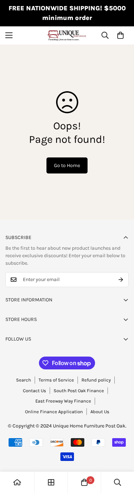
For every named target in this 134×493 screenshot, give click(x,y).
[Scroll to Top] (121, 455)
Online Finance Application (54, 411)
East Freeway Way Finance (63, 401)
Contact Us (34, 390)
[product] (17, 482)
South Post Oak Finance (79, 390)
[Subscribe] (121, 279)
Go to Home (67, 165)
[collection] (51, 482)
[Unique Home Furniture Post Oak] (67, 35)
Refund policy (96, 380)
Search (23, 380)
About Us (99, 411)
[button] (120, 35)
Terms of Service (56, 380)
